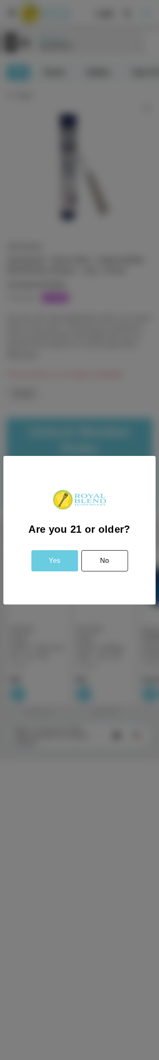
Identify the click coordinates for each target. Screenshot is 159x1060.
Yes (54, 560)
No (104, 560)
